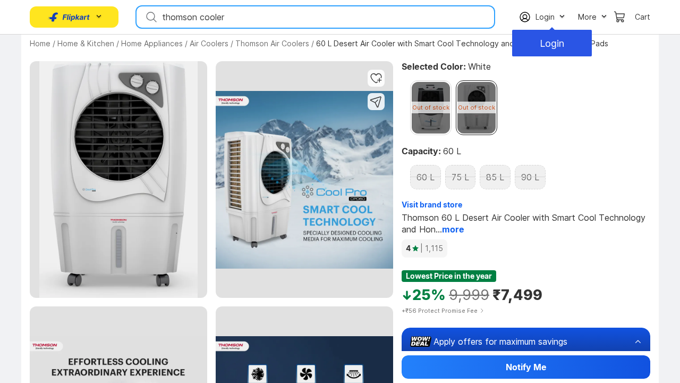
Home (40, 43)
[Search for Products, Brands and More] (150, 17)
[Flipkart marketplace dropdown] (69, 17)
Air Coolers (209, 43)
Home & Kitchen (85, 43)
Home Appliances (152, 43)
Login (552, 43)
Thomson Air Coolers (272, 43)
